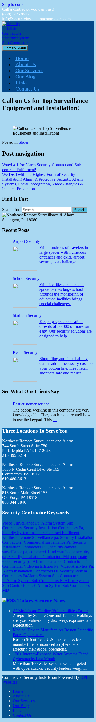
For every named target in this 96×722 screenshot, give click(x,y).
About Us (25, 64)
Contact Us (27, 89)
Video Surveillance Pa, (21, 523)
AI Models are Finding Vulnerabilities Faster (50, 610)
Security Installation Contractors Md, (39, 556)
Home (22, 58)
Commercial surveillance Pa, (48, 542)
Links (21, 83)
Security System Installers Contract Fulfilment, (41, 532)
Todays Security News (41, 600)
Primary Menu (15, 48)
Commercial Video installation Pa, (31, 566)
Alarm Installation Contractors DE (31, 571)
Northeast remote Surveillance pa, (31, 537)
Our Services (29, 70)
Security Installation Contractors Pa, (54, 528)
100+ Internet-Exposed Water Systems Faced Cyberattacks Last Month (51, 656)
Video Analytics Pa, (77, 566)
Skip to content (14, 4)
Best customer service (31, 404)
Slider (24, 142)
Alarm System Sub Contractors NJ (35, 580)
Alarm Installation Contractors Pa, (61, 561)
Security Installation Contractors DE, (44, 544)
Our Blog (25, 76)
